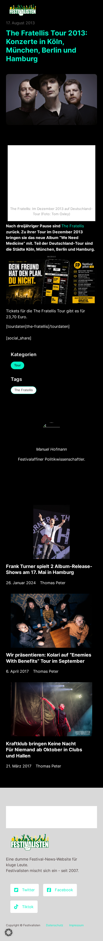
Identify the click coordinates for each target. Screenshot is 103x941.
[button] (8, 932)
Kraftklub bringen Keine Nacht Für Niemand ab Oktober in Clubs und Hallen (44, 750)
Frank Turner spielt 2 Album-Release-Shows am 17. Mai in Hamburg (49, 569)
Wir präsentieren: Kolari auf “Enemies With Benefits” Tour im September (48, 658)
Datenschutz (54, 925)
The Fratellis (72, 226)
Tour (17, 365)
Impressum (76, 925)
